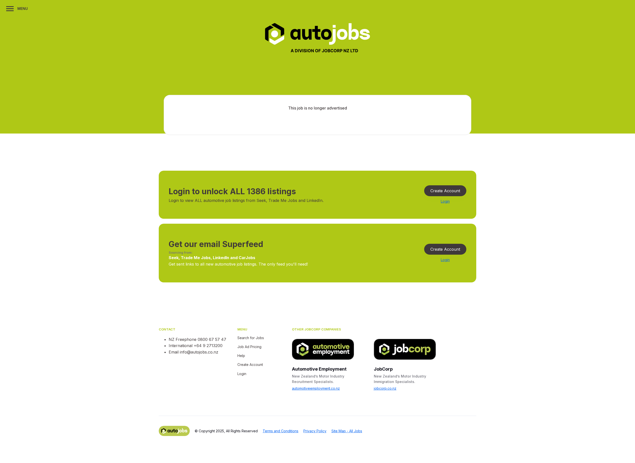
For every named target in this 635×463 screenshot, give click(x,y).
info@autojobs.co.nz (199, 352)
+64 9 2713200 (208, 345)
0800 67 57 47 (212, 339)
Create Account (445, 190)
